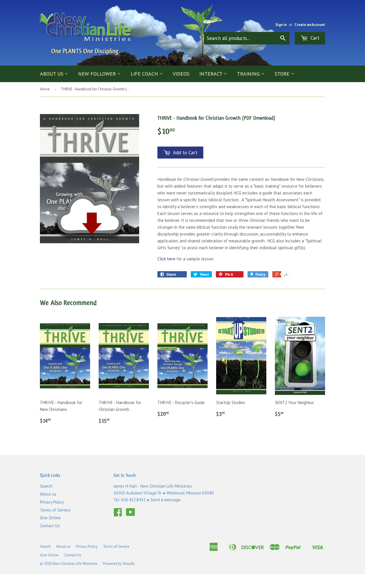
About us (52, 73)
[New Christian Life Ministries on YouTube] (130, 514)
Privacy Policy (52, 502)
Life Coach (145, 73)
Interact (211, 73)
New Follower (97, 73)
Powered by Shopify (119, 563)
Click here (166, 258)
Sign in (281, 24)
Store (283, 73)
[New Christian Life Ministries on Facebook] (117, 514)
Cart (314, 38)
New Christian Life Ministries (75, 563)
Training (249, 73)
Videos (181, 73)
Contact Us (50, 525)
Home (45, 89)
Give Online (50, 517)
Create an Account (310, 24)
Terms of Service (55, 510)
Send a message (166, 499)
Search (46, 486)
